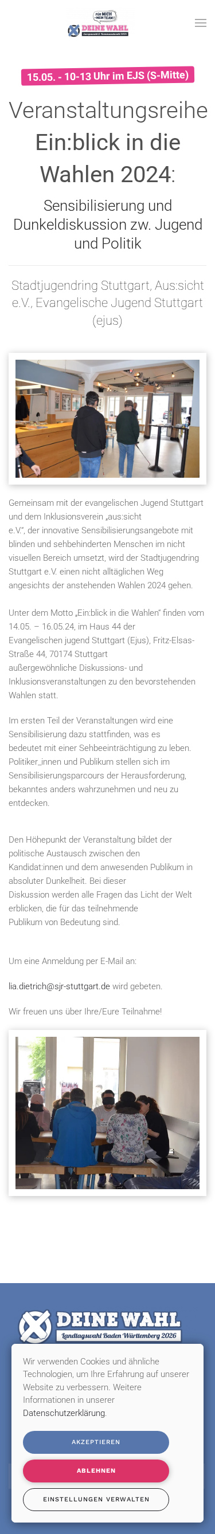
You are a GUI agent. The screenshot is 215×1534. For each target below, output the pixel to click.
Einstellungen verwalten (96, 1499)
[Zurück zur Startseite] (100, 23)
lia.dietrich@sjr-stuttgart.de (59, 986)
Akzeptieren (96, 1442)
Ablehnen (96, 1470)
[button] (200, 23)
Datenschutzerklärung (64, 1413)
